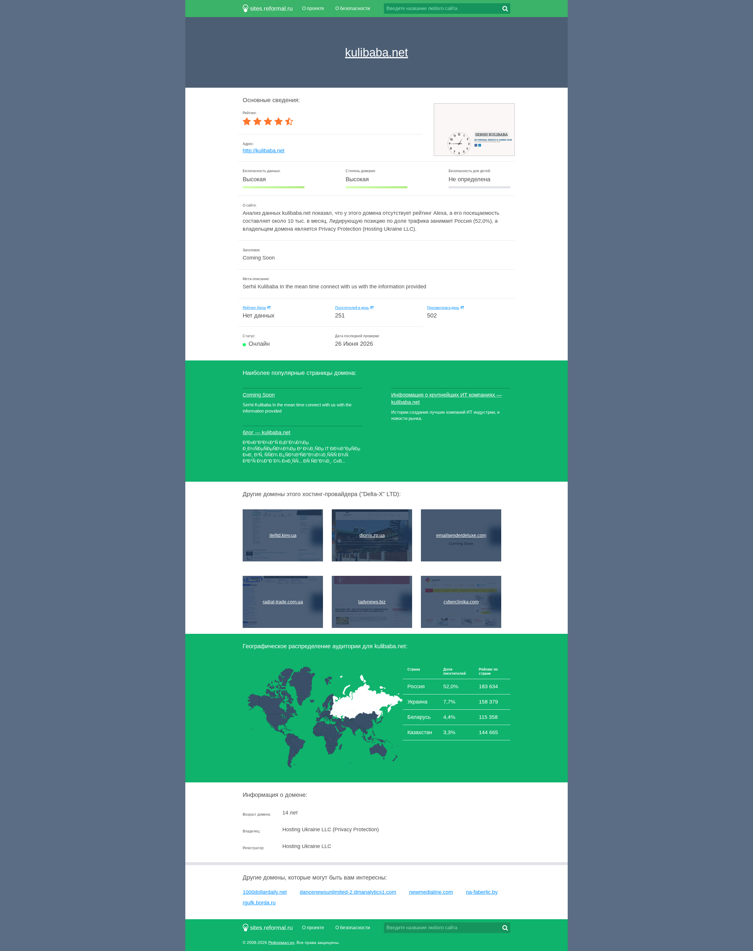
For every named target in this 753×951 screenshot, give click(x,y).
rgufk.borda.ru (259, 903)
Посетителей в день (352, 308)
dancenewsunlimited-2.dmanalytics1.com (348, 892)
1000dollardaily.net (265, 892)
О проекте (313, 8)
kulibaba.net (376, 52)
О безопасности (352, 8)
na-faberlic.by (482, 892)
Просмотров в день (443, 308)
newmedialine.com (431, 892)
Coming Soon (259, 395)
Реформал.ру (281, 942)
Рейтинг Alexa (254, 308)
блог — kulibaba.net (266, 432)
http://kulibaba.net (263, 151)
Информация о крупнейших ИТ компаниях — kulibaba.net (446, 398)
